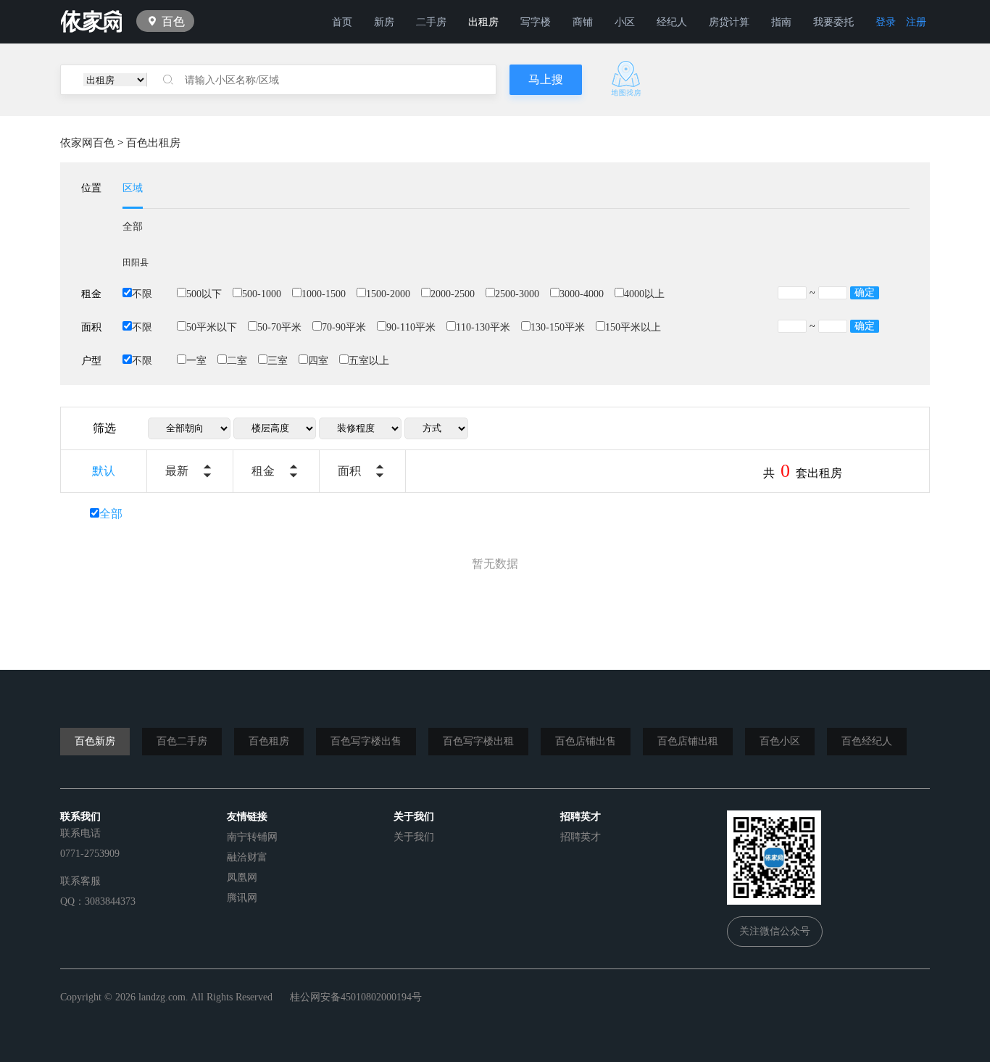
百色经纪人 (866, 741)
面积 (349, 471)
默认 (103, 471)
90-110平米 (411, 327)
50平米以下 (211, 327)
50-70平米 (279, 327)
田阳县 (135, 262)
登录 (885, 22)
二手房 (431, 22)
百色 (173, 21)
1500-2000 (388, 294)
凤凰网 (242, 877)
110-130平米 (483, 327)
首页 (342, 22)
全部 (132, 226)
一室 (196, 360)
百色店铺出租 (687, 741)
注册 (916, 22)
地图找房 (626, 78)
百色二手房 (182, 741)
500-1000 (261, 294)
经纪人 (672, 22)
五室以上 (369, 360)
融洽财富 (247, 857)
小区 (625, 22)
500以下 (204, 294)
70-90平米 (344, 327)
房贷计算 (729, 22)
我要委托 (833, 22)
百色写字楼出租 (478, 741)
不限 (142, 294)
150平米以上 (633, 327)
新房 (384, 22)
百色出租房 (153, 143)
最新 (176, 471)
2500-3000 (517, 294)
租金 (263, 471)
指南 (781, 22)
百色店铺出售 (585, 741)
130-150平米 (558, 327)
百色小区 (780, 741)
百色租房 (269, 741)
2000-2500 (452, 294)
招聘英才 (580, 836)
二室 (237, 360)
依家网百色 (87, 143)
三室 (277, 360)
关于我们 (414, 836)
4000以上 (644, 294)
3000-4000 (582, 294)
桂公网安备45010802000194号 (356, 997)
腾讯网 (242, 897)
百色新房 (95, 741)
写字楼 (535, 22)
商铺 (583, 22)
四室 (318, 360)
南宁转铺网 (252, 836)
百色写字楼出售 (366, 741)
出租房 (483, 22)
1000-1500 (323, 294)
